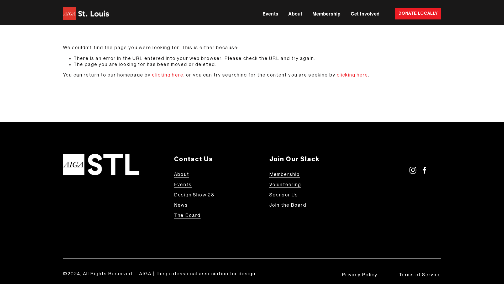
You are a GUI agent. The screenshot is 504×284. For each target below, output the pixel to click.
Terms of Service (420, 275)
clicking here (167, 75)
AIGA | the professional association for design (197, 274)
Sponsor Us (283, 195)
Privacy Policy (359, 275)
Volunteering (285, 184)
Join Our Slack (294, 159)
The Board (187, 215)
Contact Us (193, 159)
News (181, 205)
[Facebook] (424, 170)
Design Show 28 (194, 195)
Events (270, 13)
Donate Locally (418, 13)
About (181, 174)
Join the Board (287, 205)
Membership (326, 13)
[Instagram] (413, 170)
